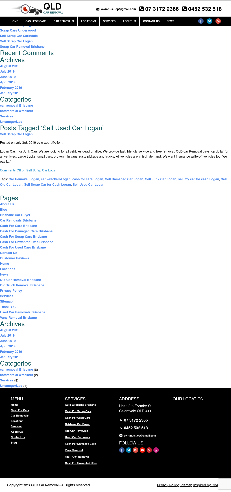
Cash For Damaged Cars (80, 444)
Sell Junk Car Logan (160, 179)
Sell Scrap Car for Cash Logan (47, 184)
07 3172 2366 (162, 8)
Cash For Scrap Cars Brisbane (23, 236)
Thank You (8, 306)
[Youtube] (142, 450)
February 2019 (11, 87)
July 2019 (7, 71)
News (170, 21)
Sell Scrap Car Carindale (19, 35)
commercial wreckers (16, 110)
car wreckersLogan (56, 179)
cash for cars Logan (87, 179)
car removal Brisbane (16, 105)
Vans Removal (74, 450)
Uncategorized (11, 121)
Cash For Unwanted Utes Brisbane (26, 242)
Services (109, 21)
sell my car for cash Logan (198, 179)
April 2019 (8, 82)
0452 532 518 (205, 8)
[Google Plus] (218, 21)
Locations (88, 21)
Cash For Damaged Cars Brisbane (26, 231)
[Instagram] (156, 450)
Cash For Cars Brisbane (18, 225)
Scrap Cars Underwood (18, 30)
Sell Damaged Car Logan (124, 179)
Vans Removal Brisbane (18, 317)
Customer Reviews (14, 258)
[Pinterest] (149, 450)
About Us (129, 21)
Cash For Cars (35, 21)
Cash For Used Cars (77, 418)
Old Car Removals (76, 431)
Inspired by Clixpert (208, 485)
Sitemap (6, 301)
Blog (3, 209)
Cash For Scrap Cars (78, 411)
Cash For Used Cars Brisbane (23, 247)
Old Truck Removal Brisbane (22, 285)
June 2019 (8, 76)
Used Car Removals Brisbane (22, 312)
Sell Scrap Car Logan (16, 41)
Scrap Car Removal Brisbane (22, 46)
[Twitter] (209, 21)
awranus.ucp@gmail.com (118, 9)
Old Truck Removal (77, 457)
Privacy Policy (11, 290)
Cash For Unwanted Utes (81, 463)
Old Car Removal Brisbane (20, 279)
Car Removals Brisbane (18, 220)
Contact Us (151, 21)
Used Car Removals (77, 437)
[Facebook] (201, 21)
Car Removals (64, 21)
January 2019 (10, 93)
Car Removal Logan (24, 179)
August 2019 (9, 66)
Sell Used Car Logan (88, 184)
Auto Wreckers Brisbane (80, 405)
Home (14, 21)
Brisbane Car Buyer (15, 215)
